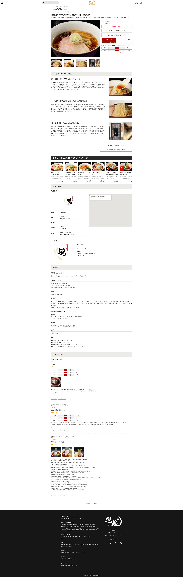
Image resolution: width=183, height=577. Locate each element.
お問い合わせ (113, 539)
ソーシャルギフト (80, 518)
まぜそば (72, 536)
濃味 (72, 559)
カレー (71, 537)
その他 (75, 537)
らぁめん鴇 (58, 6)
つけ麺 (67, 536)
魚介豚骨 (78, 544)
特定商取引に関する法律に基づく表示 (112, 535)
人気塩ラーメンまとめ (78, 524)
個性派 (62, 546)
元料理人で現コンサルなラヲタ (61, 437)
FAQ (113, 537)
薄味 (66, 559)
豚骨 (70, 544)
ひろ (54, 359)
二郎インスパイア (79, 536)
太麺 (72, 565)
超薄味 (62, 559)
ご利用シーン (64, 518)
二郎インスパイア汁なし (89, 536)
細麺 (66, 565)
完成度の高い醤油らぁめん (58, 410)
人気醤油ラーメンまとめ (66, 524)
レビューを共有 (62, 398)
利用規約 (113, 530)
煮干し (82, 544)
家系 (90, 544)
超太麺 (75, 565)
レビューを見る (117, 53)
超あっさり (63, 552)
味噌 (67, 544)
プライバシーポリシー (113, 532)
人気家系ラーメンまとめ (92, 526)
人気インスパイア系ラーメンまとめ (91, 528)
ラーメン (63, 536)
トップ (52, 6)
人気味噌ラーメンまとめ (89, 524)
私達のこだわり (71, 518)
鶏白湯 (86, 544)
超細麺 (62, 565)
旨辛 (93, 544)
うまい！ (53, 364)
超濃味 (75, 559)
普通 (73, 552)
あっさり (69, 552)
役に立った (53, 398)
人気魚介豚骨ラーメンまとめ (79, 526)
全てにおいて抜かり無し (58, 442)
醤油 (62, 544)
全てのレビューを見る (91, 503)
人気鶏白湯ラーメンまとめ (76, 528)
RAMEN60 (56, 405)
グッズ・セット (68, 546)
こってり (77, 552)
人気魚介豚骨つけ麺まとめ (78, 529)
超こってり (82, 552)
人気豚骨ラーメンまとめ (66, 526)
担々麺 (96, 544)
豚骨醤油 (74, 544)
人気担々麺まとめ (65, 528)
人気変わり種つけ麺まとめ (91, 529)
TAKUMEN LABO (65, 537)
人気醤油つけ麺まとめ (66, 529)
